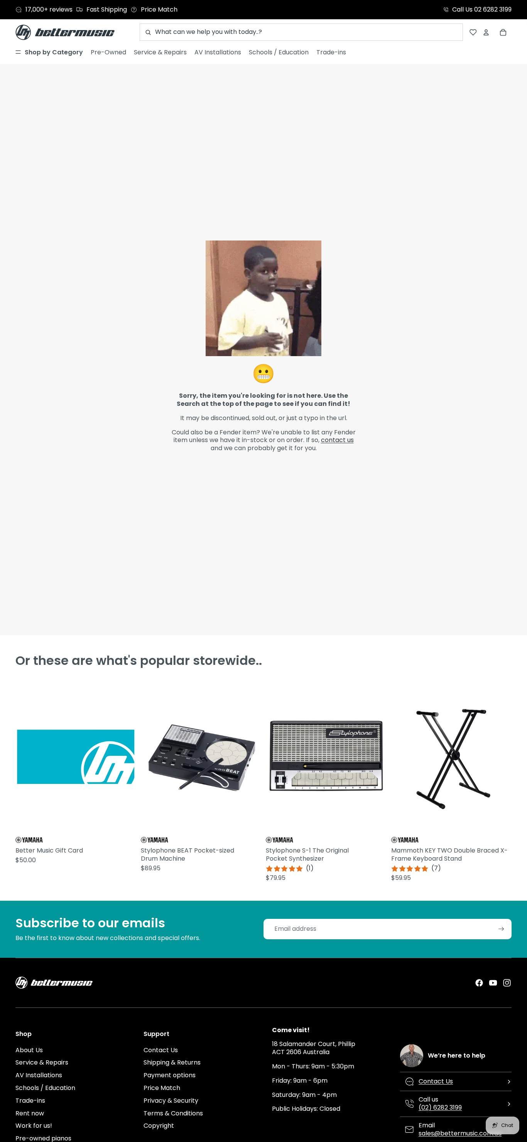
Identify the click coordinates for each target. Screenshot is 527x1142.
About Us (29, 1050)
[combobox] (301, 32)
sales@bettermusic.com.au (460, 1133)
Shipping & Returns (172, 1062)
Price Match (162, 1087)
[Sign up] (501, 929)
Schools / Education (45, 1087)
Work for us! (33, 1125)
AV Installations (38, 1075)
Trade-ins (30, 1100)
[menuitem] (49, 52)
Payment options (170, 1075)
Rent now (29, 1113)
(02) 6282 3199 (440, 1107)
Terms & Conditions (173, 1113)
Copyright (159, 1125)
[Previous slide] (148, 756)
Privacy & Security (171, 1100)
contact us (337, 440)
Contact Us (161, 1050)
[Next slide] (254, 756)
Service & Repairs (41, 1062)
